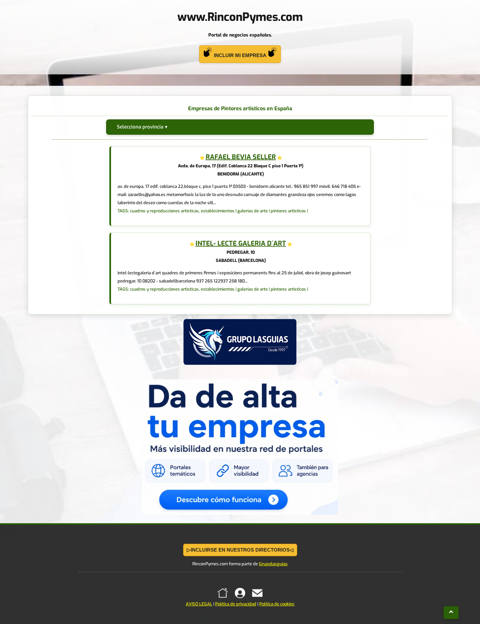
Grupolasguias (273, 564)
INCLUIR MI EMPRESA (240, 55)
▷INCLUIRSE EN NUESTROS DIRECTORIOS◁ (240, 550)
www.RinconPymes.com (239, 16)
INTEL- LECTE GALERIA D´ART (241, 243)
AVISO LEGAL (199, 604)
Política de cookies (277, 604)
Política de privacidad (235, 604)
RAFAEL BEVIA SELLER (241, 157)
